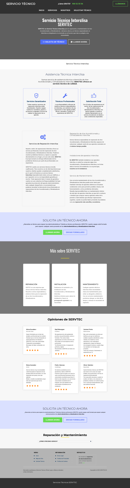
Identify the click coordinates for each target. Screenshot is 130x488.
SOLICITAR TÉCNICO (82, 10)
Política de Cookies (62, 461)
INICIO (41, 10)
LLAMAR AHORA (80, 42)
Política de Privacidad (63, 458)
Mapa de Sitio (39, 458)
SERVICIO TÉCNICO (20, 4)
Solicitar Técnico (40, 461)
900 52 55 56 (77, 4)
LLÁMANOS (120, 4)
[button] (64, 441)
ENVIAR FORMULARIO (75, 232)
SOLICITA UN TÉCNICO (54, 42)
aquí (84, 463)
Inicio (37, 455)
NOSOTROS (65, 10)
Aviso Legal (60, 455)
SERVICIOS (52, 10)
